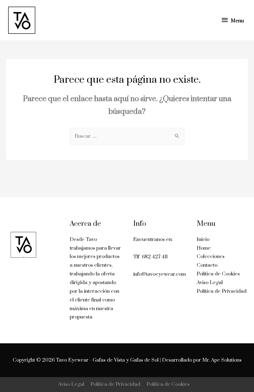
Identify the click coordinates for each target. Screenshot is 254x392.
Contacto (207, 265)
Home (204, 248)
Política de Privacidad (222, 291)
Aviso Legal (210, 282)
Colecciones (211, 256)
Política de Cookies (218, 274)
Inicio (203, 239)
